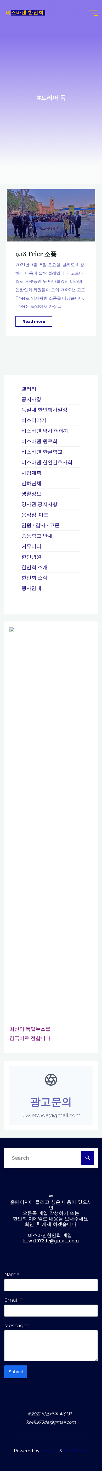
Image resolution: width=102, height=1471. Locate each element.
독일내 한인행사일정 (44, 409)
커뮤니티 (31, 546)
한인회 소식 (34, 577)
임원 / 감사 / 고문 (40, 525)
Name (12, 1274)
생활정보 (31, 493)
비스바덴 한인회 (25, 13)
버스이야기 (33, 420)
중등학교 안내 (37, 535)
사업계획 (31, 473)
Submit (15, 1371)
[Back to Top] (81, 1450)
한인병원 (31, 557)
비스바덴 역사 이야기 (45, 430)
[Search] (87, 1158)
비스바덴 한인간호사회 (46, 462)
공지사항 (31, 399)
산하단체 (31, 483)
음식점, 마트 (35, 514)
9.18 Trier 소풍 (36, 253)
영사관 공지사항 (39, 504)
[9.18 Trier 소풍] (51, 215)
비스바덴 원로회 (39, 441)
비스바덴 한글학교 (42, 451)
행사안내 (31, 588)
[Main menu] (93, 13)
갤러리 (28, 389)
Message (17, 1325)
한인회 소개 (34, 567)
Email (13, 1300)
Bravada (48, 1450)
